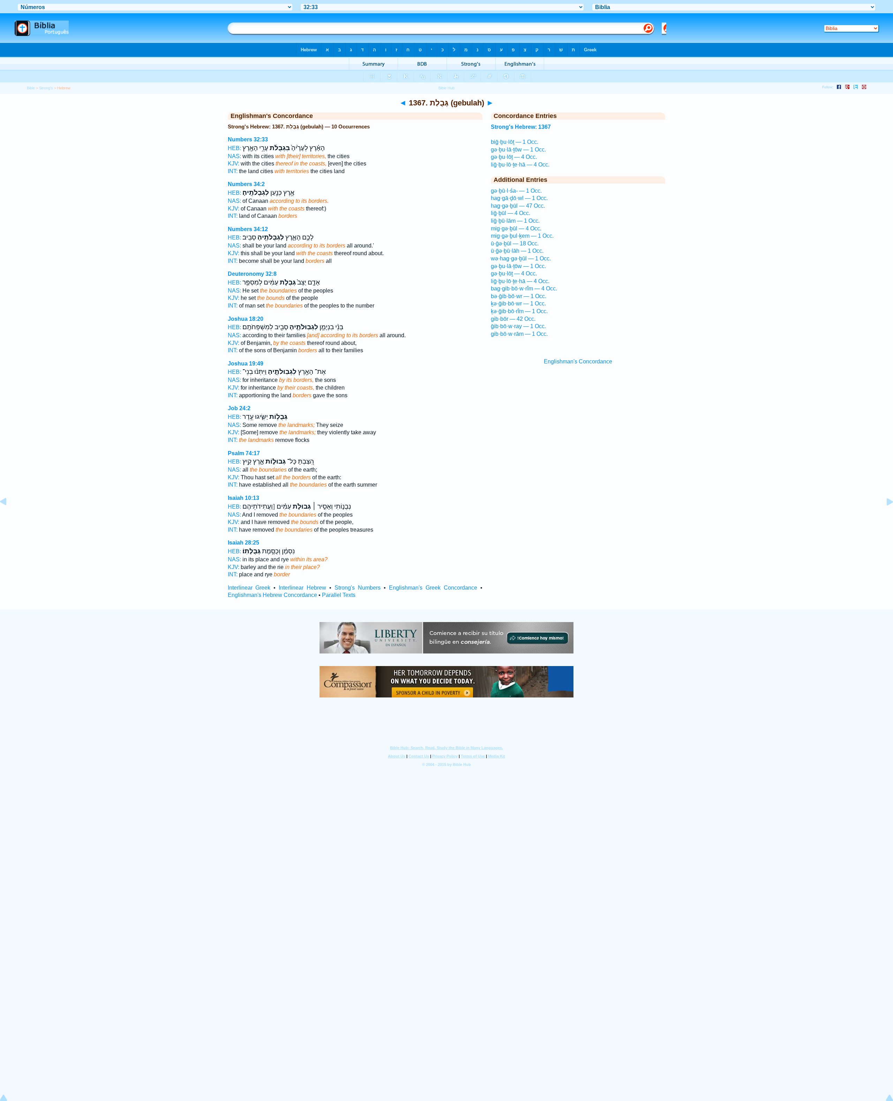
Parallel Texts (338, 595)
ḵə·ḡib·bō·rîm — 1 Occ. (519, 311)
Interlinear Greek (249, 588)
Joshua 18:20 (245, 319)
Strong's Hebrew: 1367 (521, 127)
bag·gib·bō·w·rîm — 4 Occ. (524, 288)
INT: (233, 171)
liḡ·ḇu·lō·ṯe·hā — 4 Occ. (520, 165)
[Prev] (8, 517)
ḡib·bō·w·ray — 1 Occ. (518, 326)
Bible (31, 88)
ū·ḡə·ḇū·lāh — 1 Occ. (517, 251)
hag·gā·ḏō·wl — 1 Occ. (519, 198)
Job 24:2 (239, 408)
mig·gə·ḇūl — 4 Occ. (516, 228)
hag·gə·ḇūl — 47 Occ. (518, 206)
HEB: (234, 148)
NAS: (234, 156)
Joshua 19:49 (245, 364)
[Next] (884, 517)
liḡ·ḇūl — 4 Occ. (510, 213)
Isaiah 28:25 (243, 543)
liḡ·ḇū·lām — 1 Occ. (515, 221)
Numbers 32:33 (248, 139)
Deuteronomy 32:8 (252, 274)
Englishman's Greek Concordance (433, 588)
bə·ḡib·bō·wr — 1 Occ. (518, 296)
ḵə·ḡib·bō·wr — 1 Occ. (518, 303)
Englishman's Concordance (578, 361)
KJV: (233, 164)
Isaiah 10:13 (243, 498)
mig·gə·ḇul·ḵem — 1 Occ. (522, 236)
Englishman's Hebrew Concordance (272, 595)
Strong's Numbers (358, 588)
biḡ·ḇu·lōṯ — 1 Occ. (514, 142)
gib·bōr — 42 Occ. (513, 319)
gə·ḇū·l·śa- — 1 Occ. (516, 191)
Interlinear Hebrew (302, 588)
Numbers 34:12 (248, 229)
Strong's (46, 88)
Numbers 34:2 (246, 184)
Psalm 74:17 (244, 453)
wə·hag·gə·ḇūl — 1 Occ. (521, 258)
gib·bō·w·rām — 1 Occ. (519, 334)
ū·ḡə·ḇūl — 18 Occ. (515, 243)
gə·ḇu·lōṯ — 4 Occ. (514, 157)
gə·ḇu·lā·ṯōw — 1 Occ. (518, 150)
